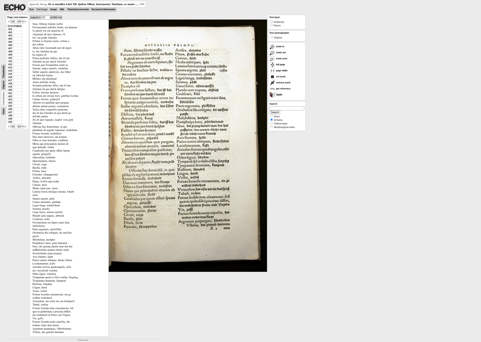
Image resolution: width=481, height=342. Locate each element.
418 (10, 83)
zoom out (280, 52)
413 (10, 67)
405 (10, 42)
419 (10, 86)
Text (31, 9)
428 (10, 115)
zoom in (279, 46)
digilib (278, 94)
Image (53, 9)
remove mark (282, 82)
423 (10, 99)
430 (10, 122)
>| (60, 17)
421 (10, 93)
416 (10, 77)
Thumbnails (3, 72)
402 (10, 32)
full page (280, 64)
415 (10, 74)
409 (10, 54)
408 (10, 51)
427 (10, 112)
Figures (3, 85)
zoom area (281, 58)
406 (10, 45)
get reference (282, 88)
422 (10, 96)
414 (10, 70)
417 (10, 80)
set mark (280, 76)
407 (10, 48)
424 (10, 102)
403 (10, 35)
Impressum (83, 340)
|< (37, 17)
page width (281, 70)
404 (10, 38)
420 (10, 90)
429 (10, 118)
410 (10, 58)
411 (10, 61)
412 (10, 64)
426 (10, 109)
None (3, 111)
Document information (103, 9)
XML (62, 9)
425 (10, 106)
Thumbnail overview (78, 9)
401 (10, 29)
